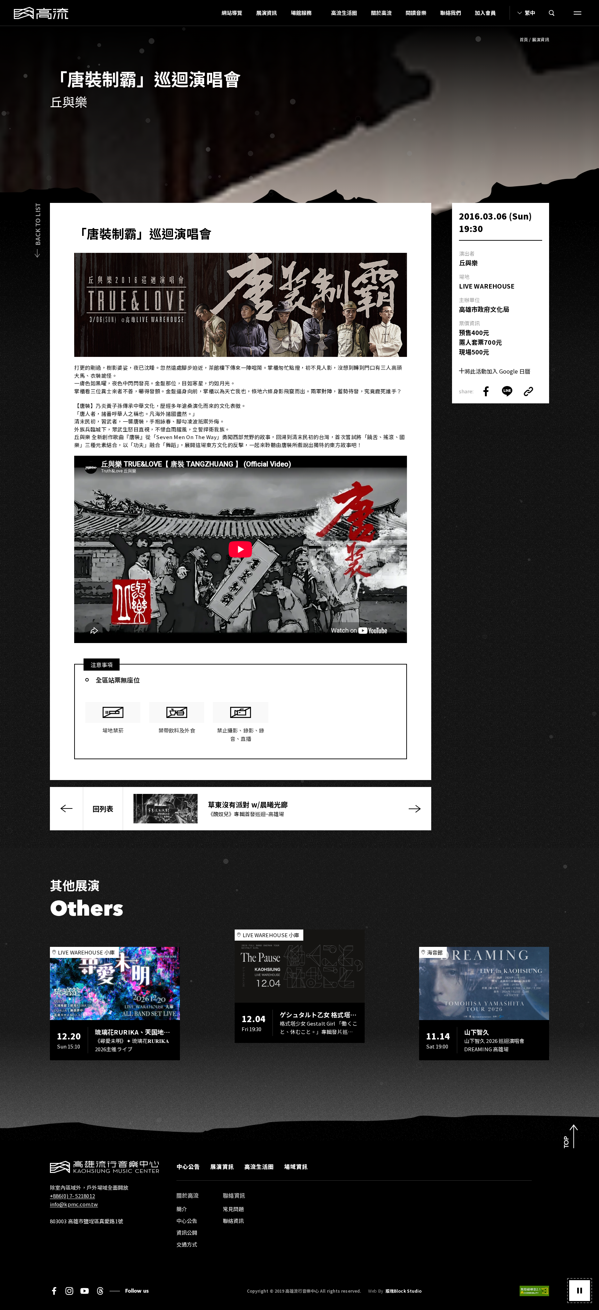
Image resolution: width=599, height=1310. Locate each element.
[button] (579, 1290)
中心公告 (188, 1166)
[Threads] (100, 1291)
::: (212, 13)
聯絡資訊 (233, 1220)
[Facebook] (54, 1291)
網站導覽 (232, 12)
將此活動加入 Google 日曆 (497, 371)
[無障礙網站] (534, 1291)
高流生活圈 (344, 12)
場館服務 (301, 12)
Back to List (37, 224)
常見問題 (233, 1209)
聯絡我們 (450, 12)
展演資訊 (266, 12)
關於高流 (381, 12)
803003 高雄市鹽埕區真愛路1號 (86, 1221)
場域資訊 (296, 1166)
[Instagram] (69, 1291)
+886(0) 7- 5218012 (72, 1195)
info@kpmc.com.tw (74, 1204)
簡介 (181, 1209)
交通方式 (186, 1244)
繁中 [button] (530, 12)
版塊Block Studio (403, 1291)
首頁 (524, 39)
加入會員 (485, 12)
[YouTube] (84, 1291)
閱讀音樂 (416, 12)
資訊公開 (186, 1232)
